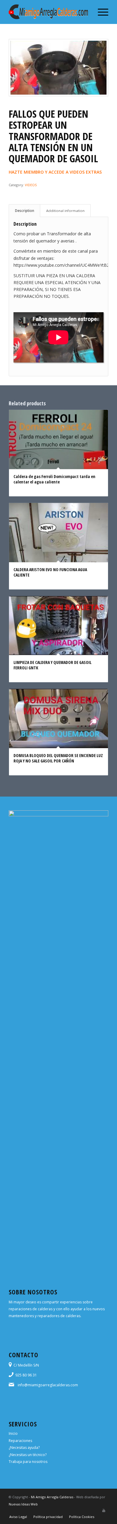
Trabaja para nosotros (28, 1461)
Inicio (13, 1433)
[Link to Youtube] (103, 1510)
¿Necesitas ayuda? (24, 1447)
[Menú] (100, 12)
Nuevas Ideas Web (23, 1504)
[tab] (24, 210)
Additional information (65, 210)
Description (24, 210)
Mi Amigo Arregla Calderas (52, 1497)
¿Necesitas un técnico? (27, 1454)
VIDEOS (31, 185)
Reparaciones (20, 1440)
